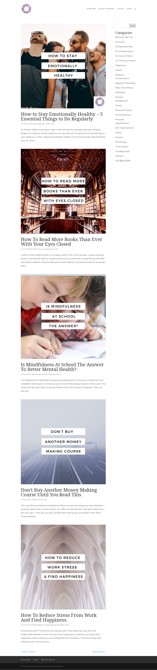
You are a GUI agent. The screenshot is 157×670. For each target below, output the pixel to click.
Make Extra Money (124, 87)
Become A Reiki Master (106, 9)
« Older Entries (28, 651)
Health (47, 124)
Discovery (40, 249)
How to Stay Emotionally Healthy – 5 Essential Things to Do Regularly (62, 116)
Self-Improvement (124, 127)
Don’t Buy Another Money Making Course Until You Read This (59, 492)
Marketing (120, 92)
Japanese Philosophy (49, 374)
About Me (120, 9)
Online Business (123, 114)
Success (55, 249)
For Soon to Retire (124, 56)
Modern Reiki (91, 9)
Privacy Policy (25, 660)
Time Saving (121, 146)
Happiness (41, 124)
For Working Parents (125, 60)
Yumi (24, 124)
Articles (129, 9)
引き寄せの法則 (122, 160)
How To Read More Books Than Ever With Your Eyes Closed (61, 241)
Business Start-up (124, 37)
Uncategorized (122, 151)
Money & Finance (123, 110)
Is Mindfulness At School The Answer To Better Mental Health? (62, 366)
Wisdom (119, 156)
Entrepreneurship (124, 46)
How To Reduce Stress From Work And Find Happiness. (59, 617)
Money (38, 500)
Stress (53, 124)
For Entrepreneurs (124, 51)
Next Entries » (99, 651)
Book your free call (47, 660)
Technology (121, 142)
